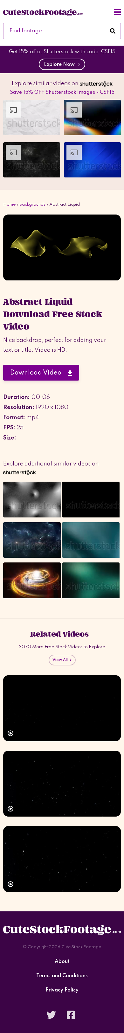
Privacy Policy (62, 990)
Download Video (39, 373)
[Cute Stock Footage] (43, 12)
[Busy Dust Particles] (62, 859)
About (62, 961)
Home (9, 204)
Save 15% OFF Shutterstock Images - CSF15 (62, 92)
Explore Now (60, 64)
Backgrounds (32, 204)
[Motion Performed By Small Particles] (62, 784)
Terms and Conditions (62, 976)
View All (61, 660)
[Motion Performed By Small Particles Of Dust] (62, 708)
